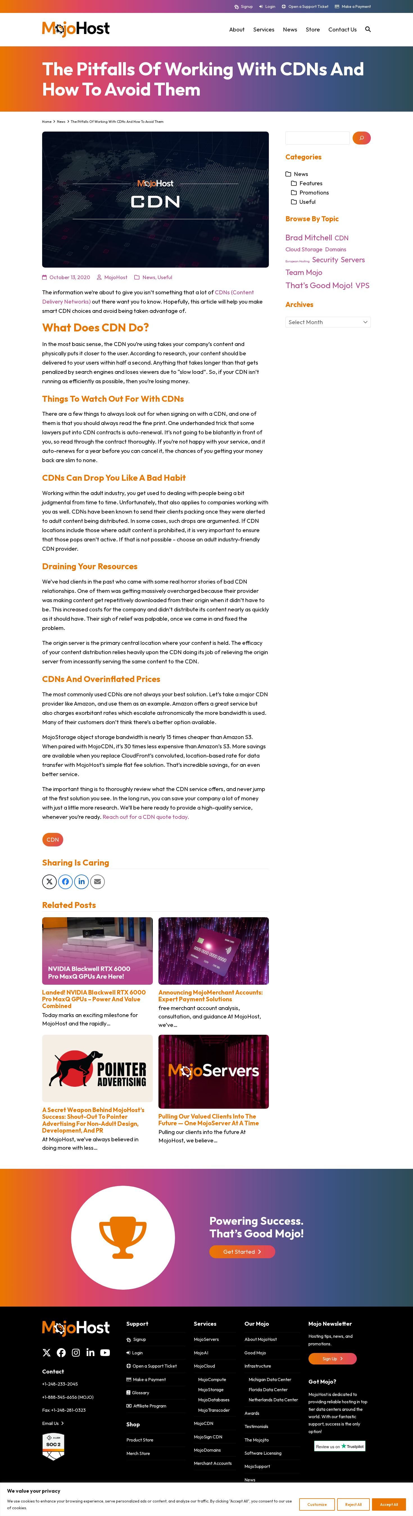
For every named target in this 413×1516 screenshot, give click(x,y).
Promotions (314, 192)
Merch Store (138, 1453)
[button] (368, 29)
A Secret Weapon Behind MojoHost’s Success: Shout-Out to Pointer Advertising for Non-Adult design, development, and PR (93, 1120)
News (148, 277)
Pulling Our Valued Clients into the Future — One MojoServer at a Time (208, 1119)
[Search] (362, 138)
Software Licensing (263, 1453)
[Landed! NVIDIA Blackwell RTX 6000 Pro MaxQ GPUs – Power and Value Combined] (97, 950)
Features (311, 183)
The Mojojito (256, 1440)
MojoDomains (207, 1450)
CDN (53, 839)
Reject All (353, 1504)
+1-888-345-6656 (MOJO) (68, 1397)
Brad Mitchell (308, 237)
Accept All (389, 1504)
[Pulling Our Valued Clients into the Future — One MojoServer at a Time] (213, 1070)
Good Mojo (255, 1352)
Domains (335, 249)
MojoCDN (203, 1423)
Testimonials (256, 1426)
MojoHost (116, 277)
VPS (362, 285)
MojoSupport (257, 1466)
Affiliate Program (148, 1406)
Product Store (139, 1440)
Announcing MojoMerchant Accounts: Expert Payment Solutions (210, 995)
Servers (353, 259)
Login (270, 6)
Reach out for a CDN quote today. (146, 816)
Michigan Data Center (270, 1379)
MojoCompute (212, 1379)
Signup (247, 6)
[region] (206, 1499)
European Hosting (297, 261)
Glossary (139, 1392)
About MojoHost (260, 1339)
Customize (317, 1504)
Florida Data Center (268, 1389)
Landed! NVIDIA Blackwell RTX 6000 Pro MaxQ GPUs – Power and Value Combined (94, 999)
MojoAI (201, 1352)
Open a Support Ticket (308, 6)
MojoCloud (204, 1366)
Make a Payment (356, 6)
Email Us (51, 1423)
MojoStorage (211, 1389)
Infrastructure (257, 1366)
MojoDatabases (214, 1399)
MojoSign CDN (208, 1437)
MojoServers (206, 1339)
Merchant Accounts (213, 1463)
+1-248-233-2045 (60, 1384)
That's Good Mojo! (319, 285)
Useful (165, 277)
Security (325, 259)
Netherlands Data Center (273, 1399)
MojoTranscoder (214, 1410)
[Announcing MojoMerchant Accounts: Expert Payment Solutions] (213, 950)
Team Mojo (303, 272)
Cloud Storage (304, 249)
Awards (251, 1413)
